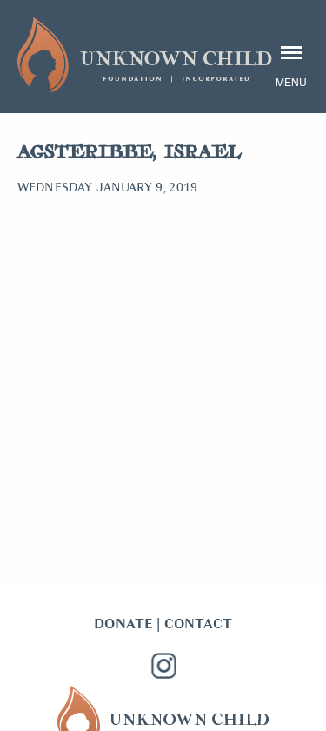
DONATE (123, 624)
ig (163, 665)
